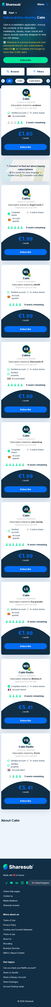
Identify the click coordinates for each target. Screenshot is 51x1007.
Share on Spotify (10, 972)
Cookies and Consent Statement (17, 929)
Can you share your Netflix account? (19, 968)
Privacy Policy (9, 925)
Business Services (11, 948)
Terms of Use (9, 920)
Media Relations (10, 900)
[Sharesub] (11, 4)
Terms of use (9, 934)
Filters (40, 71)
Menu (40, 4)
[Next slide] (48, 81)
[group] (9, 81)
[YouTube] (11, 882)
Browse (15, 71)
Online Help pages (11, 891)
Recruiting (7, 943)
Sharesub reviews (11, 905)
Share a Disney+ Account (14, 977)
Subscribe (25, 60)
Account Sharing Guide (13, 986)
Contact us (8, 896)
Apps (11, 12)
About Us (7, 939)
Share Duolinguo (10, 982)
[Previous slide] (3, 81)
